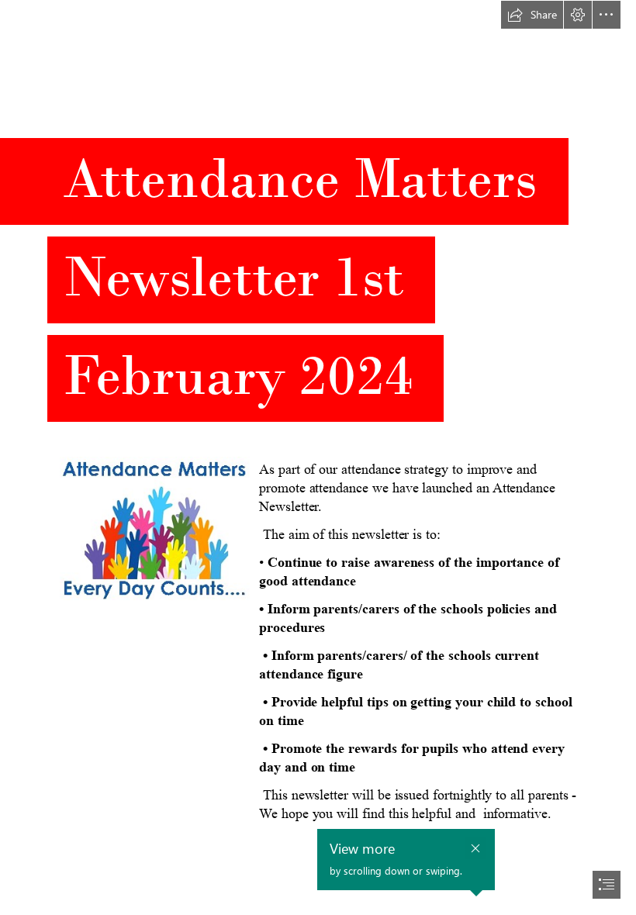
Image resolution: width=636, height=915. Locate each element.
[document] (318, 457)
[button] (532, 15)
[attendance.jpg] (154, 527)
